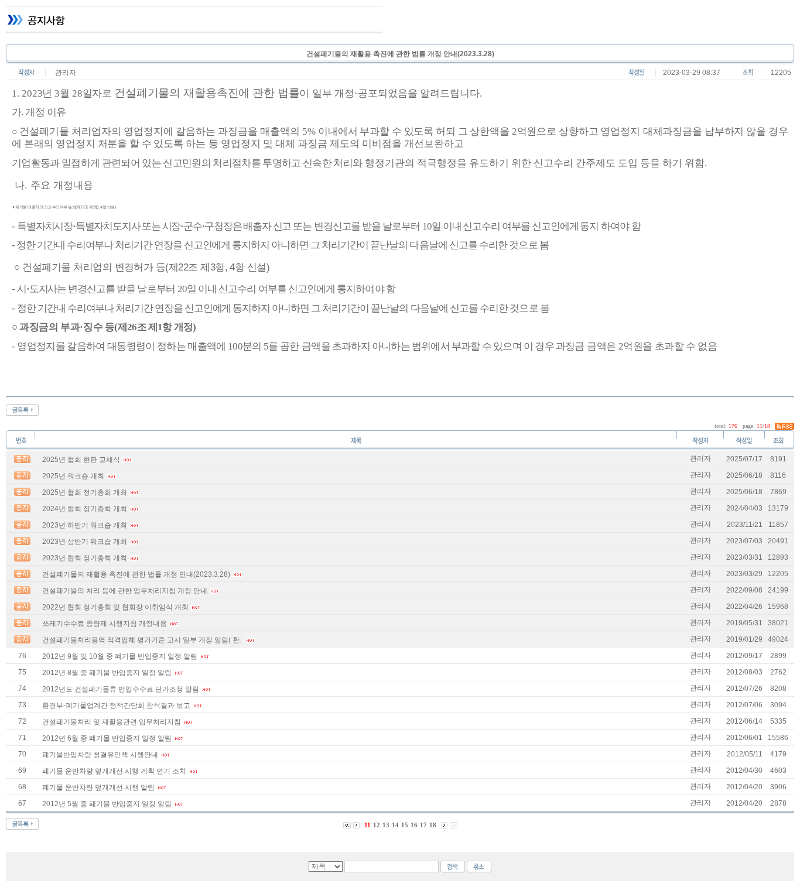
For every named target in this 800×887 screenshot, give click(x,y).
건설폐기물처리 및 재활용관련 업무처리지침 (111, 722)
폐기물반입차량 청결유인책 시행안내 (100, 755)
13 (385, 824)
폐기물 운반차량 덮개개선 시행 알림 (98, 787)
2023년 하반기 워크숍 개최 (84, 525)
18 (432, 824)
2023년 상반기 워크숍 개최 (84, 541)
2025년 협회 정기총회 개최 (84, 492)
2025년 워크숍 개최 (73, 476)
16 (414, 824)
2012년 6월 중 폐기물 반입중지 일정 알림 (107, 738)
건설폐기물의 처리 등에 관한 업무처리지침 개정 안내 (124, 591)
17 (423, 824)
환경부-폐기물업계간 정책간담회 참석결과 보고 (116, 705)
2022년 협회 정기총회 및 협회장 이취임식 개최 (115, 607)
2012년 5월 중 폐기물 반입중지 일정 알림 (107, 804)
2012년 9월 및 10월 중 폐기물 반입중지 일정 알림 (119, 656)
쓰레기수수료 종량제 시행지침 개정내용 (104, 623)
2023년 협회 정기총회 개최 (84, 558)
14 (395, 824)
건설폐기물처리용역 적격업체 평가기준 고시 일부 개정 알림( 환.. (142, 640)
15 (404, 824)
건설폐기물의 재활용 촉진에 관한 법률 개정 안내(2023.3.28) (136, 574)
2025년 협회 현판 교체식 (81, 460)
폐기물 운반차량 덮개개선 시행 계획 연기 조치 (114, 771)
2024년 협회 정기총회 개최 (84, 509)
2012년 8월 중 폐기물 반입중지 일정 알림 (107, 673)
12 (376, 824)
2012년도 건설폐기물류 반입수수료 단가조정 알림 (120, 689)
